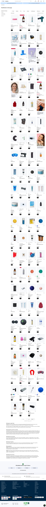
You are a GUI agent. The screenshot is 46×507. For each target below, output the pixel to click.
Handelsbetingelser (15, 483)
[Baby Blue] (28, 74)
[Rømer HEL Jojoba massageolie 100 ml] (15, 274)
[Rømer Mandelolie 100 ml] (15, 241)
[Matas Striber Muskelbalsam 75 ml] (15, 207)
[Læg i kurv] (12, 30)
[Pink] (29, 74)
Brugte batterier (14, 487)
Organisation (36, 483)
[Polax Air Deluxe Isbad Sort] (15, 308)
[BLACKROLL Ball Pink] (23, 358)
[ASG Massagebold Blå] (41, 393)
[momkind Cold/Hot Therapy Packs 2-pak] (15, 22)
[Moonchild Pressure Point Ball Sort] (32, 175)
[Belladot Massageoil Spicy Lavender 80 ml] (32, 241)
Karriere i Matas (36, 488)
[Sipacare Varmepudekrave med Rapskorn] (15, 141)
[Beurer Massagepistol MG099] (41, 22)
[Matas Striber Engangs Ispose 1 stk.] (15, 124)
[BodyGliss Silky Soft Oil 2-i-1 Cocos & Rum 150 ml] (32, 325)
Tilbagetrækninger (3, 488)
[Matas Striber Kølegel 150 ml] (32, 191)
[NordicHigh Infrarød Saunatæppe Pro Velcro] (32, 342)
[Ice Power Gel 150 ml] (32, 308)
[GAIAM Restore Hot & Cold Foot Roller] (23, 191)
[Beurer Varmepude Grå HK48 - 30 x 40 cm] (23, 72)
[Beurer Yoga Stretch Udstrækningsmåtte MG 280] (23, 393)
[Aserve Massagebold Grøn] (41, 274)
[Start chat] (44, 505)
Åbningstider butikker (3, 487)
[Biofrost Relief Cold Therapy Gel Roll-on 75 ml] (23, 39)
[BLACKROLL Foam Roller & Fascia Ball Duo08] (15, 325)
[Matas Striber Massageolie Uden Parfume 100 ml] (23, 274)
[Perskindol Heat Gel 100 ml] (15, 258)
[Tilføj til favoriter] (18, 24)
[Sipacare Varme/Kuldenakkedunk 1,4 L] (32, 376)
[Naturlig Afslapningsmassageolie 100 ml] (15, 409)
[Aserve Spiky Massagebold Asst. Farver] (32, 291)
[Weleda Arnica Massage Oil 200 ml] (15, 358)
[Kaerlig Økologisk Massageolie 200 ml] (32, 107)
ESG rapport (25, 486)
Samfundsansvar (25, 483)
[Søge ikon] (30, 1)
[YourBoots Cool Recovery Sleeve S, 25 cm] (23, 291)
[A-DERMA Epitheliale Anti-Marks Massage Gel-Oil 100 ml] (23, 376)
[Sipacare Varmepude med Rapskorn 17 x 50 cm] (32, 158)
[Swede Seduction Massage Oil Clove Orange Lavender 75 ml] (15, 72)
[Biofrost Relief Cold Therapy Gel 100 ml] (23, 308)
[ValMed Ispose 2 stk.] (32, 207)
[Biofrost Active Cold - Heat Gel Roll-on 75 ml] (41, 72)
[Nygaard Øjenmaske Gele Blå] (15, 158)
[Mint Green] (31, 74)
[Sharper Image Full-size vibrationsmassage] (32, 393)
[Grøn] (37, 276)
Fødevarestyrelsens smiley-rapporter (17, 486)
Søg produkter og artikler (18, 1)
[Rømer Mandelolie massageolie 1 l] (41, 39)
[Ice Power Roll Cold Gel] (41, 325)
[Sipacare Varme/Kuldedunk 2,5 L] (41, 124)
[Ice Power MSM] (15, 191)
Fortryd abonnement (3, 486)
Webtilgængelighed (15, 488)
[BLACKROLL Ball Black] (23, 207)
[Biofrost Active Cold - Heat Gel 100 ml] (41, 191)
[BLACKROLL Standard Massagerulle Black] (32, 141)
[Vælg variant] (12, 62)
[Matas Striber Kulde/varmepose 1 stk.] (15, 175)
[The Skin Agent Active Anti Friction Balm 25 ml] (41, 158)
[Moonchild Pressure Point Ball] (41, 358)
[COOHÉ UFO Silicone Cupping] (15, 376)
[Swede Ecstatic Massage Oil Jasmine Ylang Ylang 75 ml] (41, 258)
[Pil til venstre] (42, 478)
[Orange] (28, 276)
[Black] (30, 74)
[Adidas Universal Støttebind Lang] (23, 124)
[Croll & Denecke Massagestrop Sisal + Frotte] (23, 90)
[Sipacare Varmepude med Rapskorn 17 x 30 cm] (32, 90)
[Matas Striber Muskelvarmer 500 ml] (15, 55)
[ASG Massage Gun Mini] (23, 158)
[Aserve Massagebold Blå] (41, 224)
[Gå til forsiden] (6, 1)
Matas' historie (36, 487)
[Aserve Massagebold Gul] (15, 224)
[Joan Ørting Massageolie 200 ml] (23, 107)
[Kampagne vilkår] (24, 27)
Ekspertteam (2, 489)
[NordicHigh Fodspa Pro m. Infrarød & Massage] (32, 358)
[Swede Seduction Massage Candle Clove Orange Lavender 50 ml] (41, 241)
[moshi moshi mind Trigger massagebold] (23, 258)
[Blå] (37, 225)
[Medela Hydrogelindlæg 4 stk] (32, 224)
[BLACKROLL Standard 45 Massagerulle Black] (32, 409)
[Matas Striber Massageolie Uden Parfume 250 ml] (32, 22)
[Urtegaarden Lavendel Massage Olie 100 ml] (15, 342)
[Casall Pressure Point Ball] (41, 291)
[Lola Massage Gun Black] (15, 393)
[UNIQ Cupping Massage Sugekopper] (23, 342)
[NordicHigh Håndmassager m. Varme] (32, 39)
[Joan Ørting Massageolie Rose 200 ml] (41, 207)
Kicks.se (36, 489)
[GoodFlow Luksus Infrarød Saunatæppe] (15, 291)
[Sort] (37, 57)
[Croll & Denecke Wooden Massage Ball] (23, 241)
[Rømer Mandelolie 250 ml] (41, 90)
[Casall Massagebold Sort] (41, 55)
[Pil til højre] (45, 3)
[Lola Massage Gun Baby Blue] (32, 72)
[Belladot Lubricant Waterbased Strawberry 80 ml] (23, 175)
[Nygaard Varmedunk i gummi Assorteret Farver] (32, 258)
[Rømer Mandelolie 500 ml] (23, 22)
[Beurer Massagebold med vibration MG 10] (23, 325)
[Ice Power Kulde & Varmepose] (23, 55)
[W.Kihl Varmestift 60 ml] (23, 224)
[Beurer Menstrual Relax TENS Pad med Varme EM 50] (41, 376)
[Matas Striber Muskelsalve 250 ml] (41, 175)
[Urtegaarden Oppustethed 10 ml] (23, 409)
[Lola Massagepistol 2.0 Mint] (23, 141)
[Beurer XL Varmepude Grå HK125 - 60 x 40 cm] (41, 342)
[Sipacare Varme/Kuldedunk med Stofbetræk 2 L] (15, 107)
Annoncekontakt (36, 486)
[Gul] (11, 225)
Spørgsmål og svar (3, 483)
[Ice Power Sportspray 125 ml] (32, 124)
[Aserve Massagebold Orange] (32, 274)
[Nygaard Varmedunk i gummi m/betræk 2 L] (41, 308)
